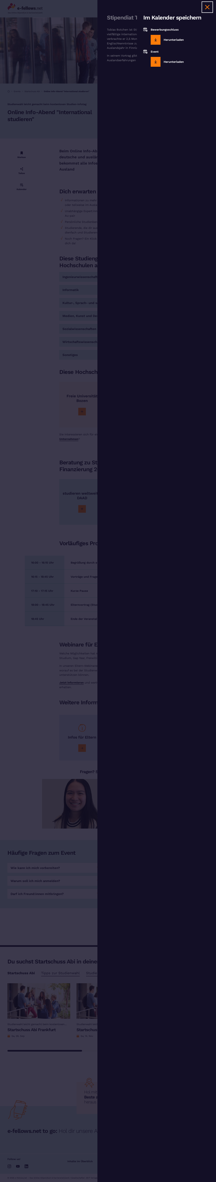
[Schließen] (207, 7)
